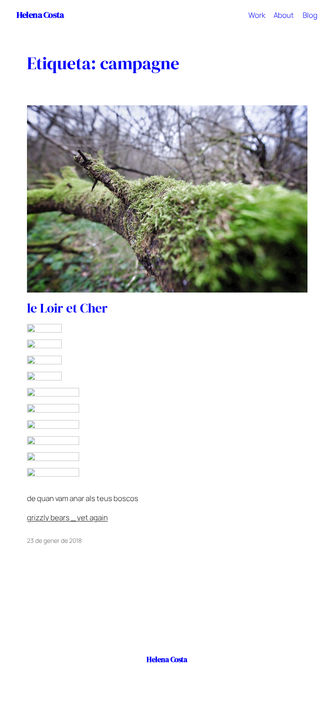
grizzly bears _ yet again (67, 517)
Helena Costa (40, 15)
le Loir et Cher (67, 308)
